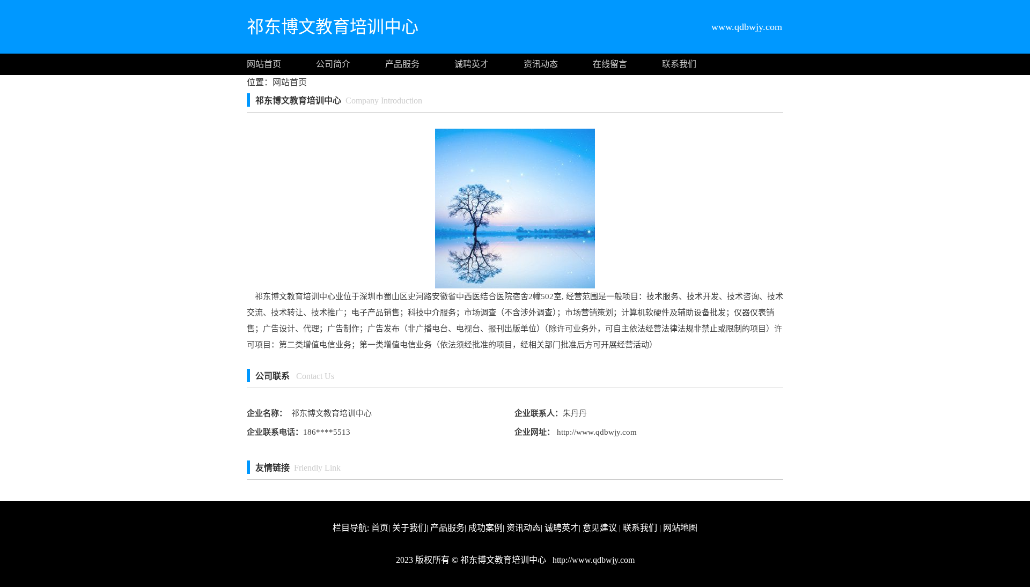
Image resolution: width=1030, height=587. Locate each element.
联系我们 (679, 64)
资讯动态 (541, 64)
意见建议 (600, 527)
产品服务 (402, 64)
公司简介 (333, 64)
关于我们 (409, 527)
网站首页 (264, 64)
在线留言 (610, 64)
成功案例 (485, 527)
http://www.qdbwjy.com (596, 432)
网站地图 (680, 527)
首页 (379, 527)
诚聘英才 (471, 64)
